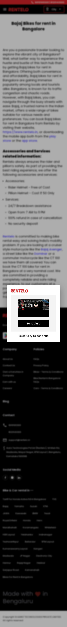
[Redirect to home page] (20, 290)
